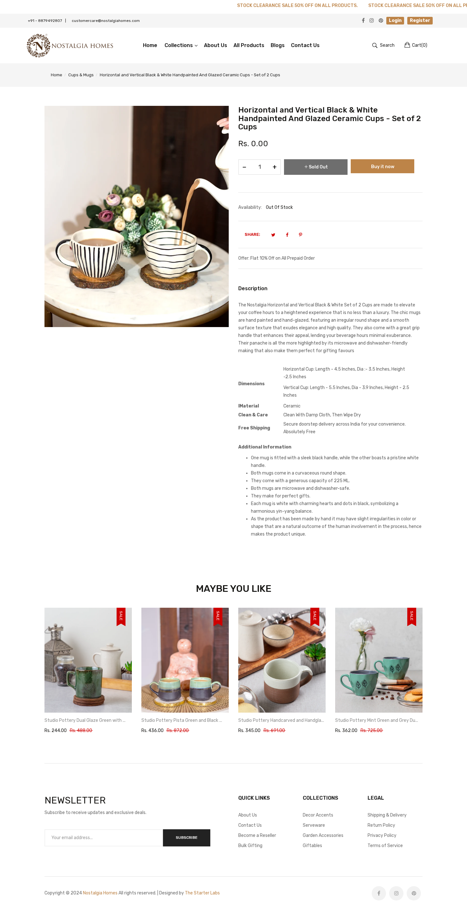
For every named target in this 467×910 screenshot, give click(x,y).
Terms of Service (385, 845)
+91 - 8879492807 (47, 20)
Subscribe (187, 837)
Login (395, 20)
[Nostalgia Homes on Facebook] (379, 893)
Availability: (250, 207)
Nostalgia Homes (100, 893)
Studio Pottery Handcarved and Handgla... (184, 720)
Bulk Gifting (250, 845)
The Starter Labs (202, 893)
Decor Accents (318, 815)
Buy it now (382, 166)
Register (420, 20)
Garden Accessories (323, 835)
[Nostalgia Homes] (69, 45)
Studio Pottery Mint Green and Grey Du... (279, 720)
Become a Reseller (257, 835)
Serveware (314, 825)
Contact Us (250, 825)
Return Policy (381, 825)
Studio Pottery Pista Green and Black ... (84, 720)
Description (252, 288)
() (419, 45)
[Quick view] (130, 701)
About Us (247, 815)
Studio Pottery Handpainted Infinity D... (375, 720)
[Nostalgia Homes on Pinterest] (414, 893)
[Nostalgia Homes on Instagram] (396, 893)
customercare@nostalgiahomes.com (106, 20)
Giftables (312, 845)
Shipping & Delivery (387, 815)
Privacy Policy (382, 835)
